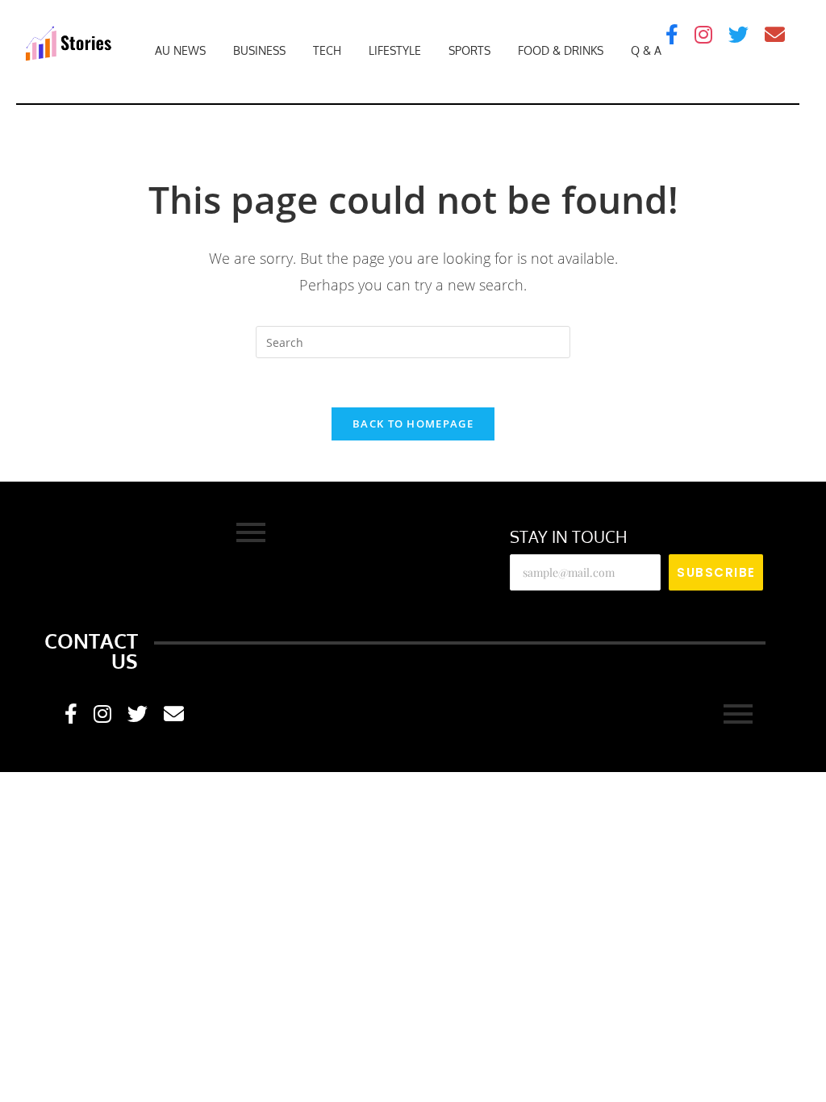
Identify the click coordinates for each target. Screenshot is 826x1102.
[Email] (775, 34)
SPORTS (469, 50)
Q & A (646, 50)
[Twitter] (738, 34)
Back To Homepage (413, 423)
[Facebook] (671, 34)
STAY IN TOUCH (569, 536)
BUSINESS (259, 50)
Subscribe (716, 572)
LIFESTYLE (395, 50)
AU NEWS (180, 50)
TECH (327, 50)
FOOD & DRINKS (560, 50)
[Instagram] (703, 34)
